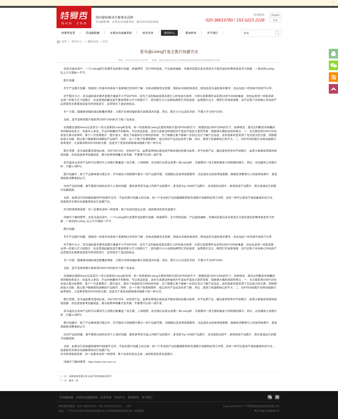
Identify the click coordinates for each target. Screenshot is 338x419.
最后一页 (73, 380)
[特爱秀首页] (74, 17)
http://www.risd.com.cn (102, 361)
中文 (275, 20)
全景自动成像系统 (121, 32)
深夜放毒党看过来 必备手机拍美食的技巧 (90, 376)
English (275, 15)
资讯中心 (169, 32)
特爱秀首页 (68, 32)
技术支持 (147, 32)
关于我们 (212, 32)
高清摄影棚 (92, 32)
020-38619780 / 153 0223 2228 (235, 20)
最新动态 (92, 41)
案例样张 (190, 32)
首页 (64, 41)
